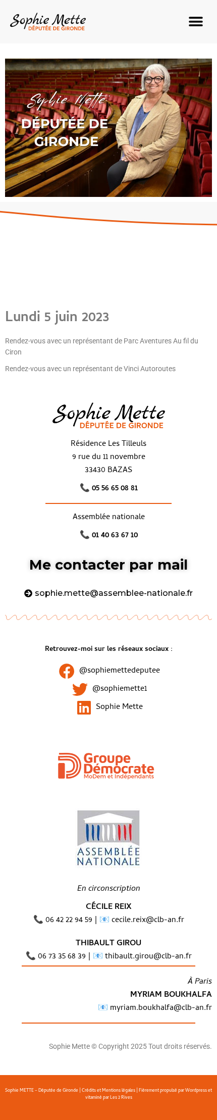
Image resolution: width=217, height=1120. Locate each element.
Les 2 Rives (121, 1098)
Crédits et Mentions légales (108, 1091)
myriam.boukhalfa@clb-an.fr (160, 1008)
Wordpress (196, 1091)
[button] (195, 21)
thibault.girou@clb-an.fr (148, 956)
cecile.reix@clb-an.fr (148, 920)
